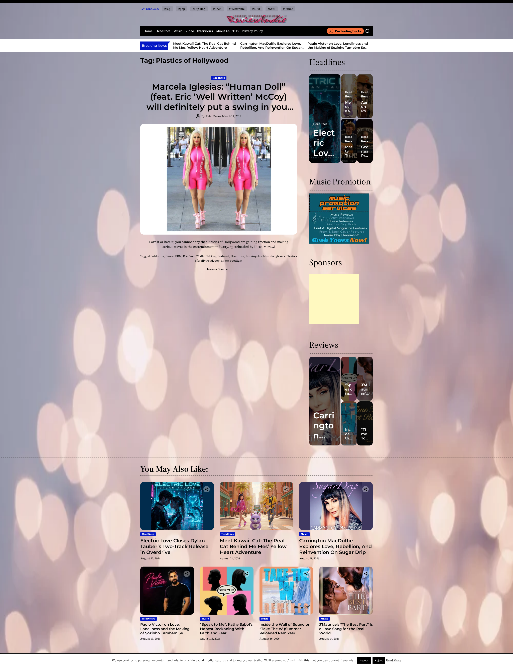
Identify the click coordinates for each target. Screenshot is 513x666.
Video (189, 31)
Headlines (163, 31)
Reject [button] (379, 660)
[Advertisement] (334, 299)
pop (217, 261)
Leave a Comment (218, 269)
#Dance (288, 9)
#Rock (217, 9)
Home (147, 31)
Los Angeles (254, 256)
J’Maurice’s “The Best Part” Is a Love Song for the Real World (346, 628)
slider (225, 261)
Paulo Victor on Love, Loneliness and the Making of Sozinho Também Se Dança (270, 47)
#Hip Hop (199, 9)
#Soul (271, 9)
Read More (393, 660)
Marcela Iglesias (274, 256)
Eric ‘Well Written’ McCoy (199, 256)
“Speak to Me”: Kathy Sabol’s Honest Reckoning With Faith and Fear (337, 45)
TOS (235, 31)
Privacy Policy (252, 31)
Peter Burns (213, 116)
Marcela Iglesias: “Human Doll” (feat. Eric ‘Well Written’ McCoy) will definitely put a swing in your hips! (218, 101)
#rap (167, 9)
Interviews (205, 31)
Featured (223, 256)
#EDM (256, 9)
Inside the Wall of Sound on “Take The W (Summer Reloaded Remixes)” (285, 628)
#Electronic (236, 9)
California (157, 256)
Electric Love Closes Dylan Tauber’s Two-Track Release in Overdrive (174, 546)
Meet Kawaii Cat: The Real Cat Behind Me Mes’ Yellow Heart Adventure (253, 546)
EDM (178, 256)
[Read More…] (264, 246)
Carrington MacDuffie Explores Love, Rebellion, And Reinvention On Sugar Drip (204, 47)
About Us (222, 31)
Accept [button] (364, 660)
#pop (181, 9)
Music (177, 31)
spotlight (236, 261)
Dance (170, 256)
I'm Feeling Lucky (348, 31)
